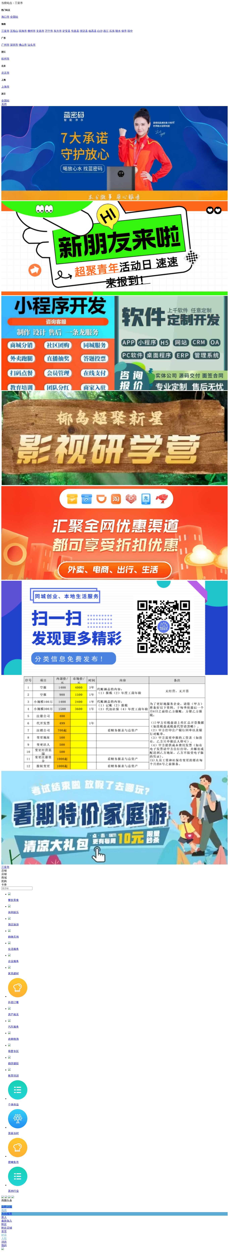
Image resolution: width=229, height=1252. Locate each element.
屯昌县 (75, 30)
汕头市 (31, 44)
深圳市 (14, 44)
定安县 (66, 30)
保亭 (124, 30)
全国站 (14, 16)
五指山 (14, 30)
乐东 (112, 30)
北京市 (5, 72)
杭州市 (5, 58)
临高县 (93, 30)
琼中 (130, 30)
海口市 (5, 16)
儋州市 (31, 30)
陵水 (118, 30)
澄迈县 (84, 30)
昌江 (106, 30)
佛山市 (23, 44)
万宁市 (49, 30)
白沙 (100, 30)
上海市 (5, 86)
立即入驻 (6, 1206)
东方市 (58, 30)
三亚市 (5, 30)
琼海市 (23, 30)
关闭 (4, 104)
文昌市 (40, 30)
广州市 (5, 44)
